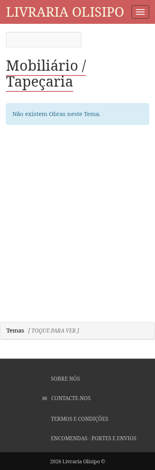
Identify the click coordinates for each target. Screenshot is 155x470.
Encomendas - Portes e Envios (93, 438)
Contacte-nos (70, 398)
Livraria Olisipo (65, 12)
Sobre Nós (65, 378)
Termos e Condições (79, 418)
